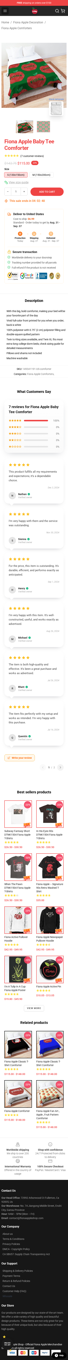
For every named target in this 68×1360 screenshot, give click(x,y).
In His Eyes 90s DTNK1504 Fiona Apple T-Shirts (49, 835)
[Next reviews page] (60, 767)
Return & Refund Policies (16, 1281)
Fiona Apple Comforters (16, 28)
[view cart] (63, 11)
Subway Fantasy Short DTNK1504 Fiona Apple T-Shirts (17, 835)
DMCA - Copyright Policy (16, 1249)
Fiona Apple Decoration (28, 22)
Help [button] (61, 1355)
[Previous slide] (7, 75)
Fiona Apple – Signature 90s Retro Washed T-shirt (49, 888)
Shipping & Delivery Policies (18, 1270)
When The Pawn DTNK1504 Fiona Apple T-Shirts (17, 888)
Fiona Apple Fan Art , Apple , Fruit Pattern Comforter (47, 1115)
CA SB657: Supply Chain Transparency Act (26, 1254)
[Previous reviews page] (43, 767)
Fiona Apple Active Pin (48, 986)
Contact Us (9, 1286)
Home (5, 22)
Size (6, 169)
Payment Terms (11, 1275)
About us (8, 1233)
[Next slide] (61, 75)
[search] (57, 11)
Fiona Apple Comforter (17, 1111)
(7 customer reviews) (32, 156)
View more (34, 1008)
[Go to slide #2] (43, 126)
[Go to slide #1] (24, 126)
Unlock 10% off (7, 1344)
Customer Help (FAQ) (14, 1291)
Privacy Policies (11, 1244)
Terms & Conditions (13, 1239)
